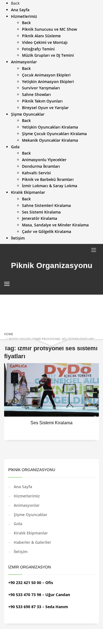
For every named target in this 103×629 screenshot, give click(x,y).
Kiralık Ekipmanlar (31, 533)
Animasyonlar (27, 505)
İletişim (20, 551)
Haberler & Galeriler (32, 542)
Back (15, 3)
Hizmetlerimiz (27, 496)
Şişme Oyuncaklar (30, 514)
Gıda (18, 523)
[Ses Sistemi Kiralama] (51, 389)
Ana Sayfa (23, 486)
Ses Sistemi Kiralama (51, 422)
